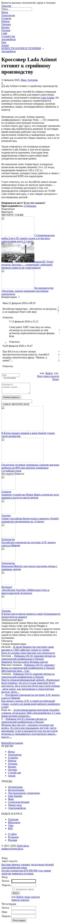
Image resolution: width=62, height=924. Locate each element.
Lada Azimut (47, 97)
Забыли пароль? (20, 899)
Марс (11, 799)
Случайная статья (11, 470)
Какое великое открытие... (16, 716)
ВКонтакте (14, 822)
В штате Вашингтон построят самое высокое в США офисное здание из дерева (27, 648)
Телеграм (13, 819)
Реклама (12, 840)
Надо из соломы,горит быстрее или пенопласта (28, 652)
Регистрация (16, 743)
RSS (10, 828)
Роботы (5, 21)
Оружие (5, 30)
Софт (4, 33)
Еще (3, 42)
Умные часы (15, 805)
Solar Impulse (15, 796)
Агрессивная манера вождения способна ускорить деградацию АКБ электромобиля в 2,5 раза (31, 711)
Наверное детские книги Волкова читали (24, 661)
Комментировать (11, 397)
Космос (5, 27)
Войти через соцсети (28, 896)
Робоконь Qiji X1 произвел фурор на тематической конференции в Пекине (28, 657)
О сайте (12, 834)
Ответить (7, 317)
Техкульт (6, 5)
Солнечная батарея (18, 802)
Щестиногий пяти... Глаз (15, 670)
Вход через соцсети (48, 376)
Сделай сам (14, 772)
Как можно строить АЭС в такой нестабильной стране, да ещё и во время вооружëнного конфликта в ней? (30, 704)
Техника (6, 24)
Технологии (8, 15)
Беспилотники (16, 790)
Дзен (10, 825)
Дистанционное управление (24, 793)
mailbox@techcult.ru (12, 848)
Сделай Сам (8, 36)
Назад (55, 379)
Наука (4, 12)
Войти (49, 373)
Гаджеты (6, 18)
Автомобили (8, 39)
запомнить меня (25, 889)
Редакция (13, 837)
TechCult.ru (23, 845)
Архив (5, 45)
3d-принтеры (15, 787)
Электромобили (17, 808)
